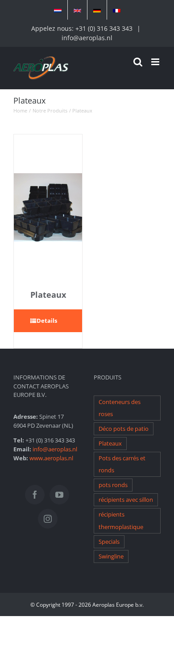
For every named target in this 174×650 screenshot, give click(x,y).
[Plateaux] (48, 207)
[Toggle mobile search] (137, 62)
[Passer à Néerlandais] (57, 10)
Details (47, 321)
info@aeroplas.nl (87, 37)
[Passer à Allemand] (97, 10)
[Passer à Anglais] (77, 10)
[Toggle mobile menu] (156, 62)
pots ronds (113, 485)
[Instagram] (48, 519)
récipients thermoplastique (121, 520)
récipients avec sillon (126, 500)
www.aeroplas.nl (51, 458)
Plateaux (48, 294)
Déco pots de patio (124, 429)
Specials (109, 542)
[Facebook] (35, 494)
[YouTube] (59, 494)
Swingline (111, 556)
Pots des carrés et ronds (122, 464)
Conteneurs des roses (120, 408)
